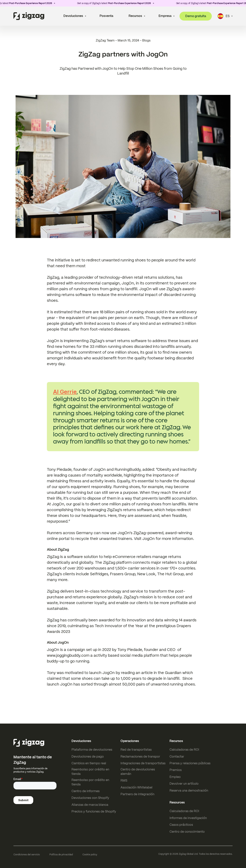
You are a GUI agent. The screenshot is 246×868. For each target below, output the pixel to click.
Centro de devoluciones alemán (138, 771)
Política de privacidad (61, 854)
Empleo (175, 777)
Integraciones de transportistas (143, 763)
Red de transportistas (136, 750)
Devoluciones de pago (87, 756)
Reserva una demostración (189, 790)
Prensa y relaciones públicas (190, 763)
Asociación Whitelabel (136, 787)
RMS (124, 780)
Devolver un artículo (184, 784)
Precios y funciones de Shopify (93, 811)
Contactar (177, 756)
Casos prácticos (181, 825)
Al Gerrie (65, 391)
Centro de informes (85, 791)
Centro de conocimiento (187, 832)
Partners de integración (137, 794)
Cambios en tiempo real (88, 763)
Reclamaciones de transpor (140, 756)
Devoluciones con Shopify (90, 798)
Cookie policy (89, 854)
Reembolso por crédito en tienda (90, 771)
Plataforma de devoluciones (91, 750)
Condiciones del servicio (26, 854)
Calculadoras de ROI (184, 750)
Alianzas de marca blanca (89, 805)
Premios (176, 770)
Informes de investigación (188, 818)
